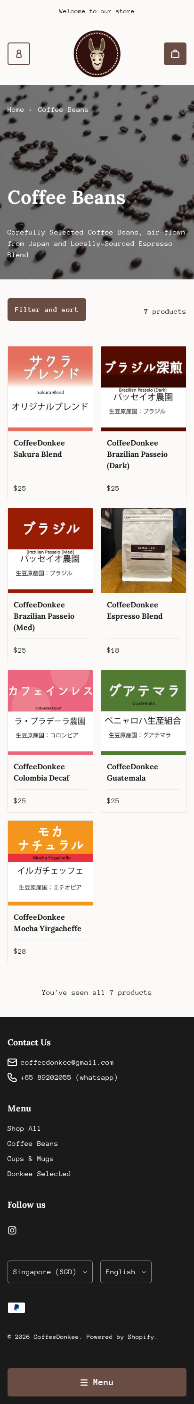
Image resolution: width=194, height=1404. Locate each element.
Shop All (24, 1128)
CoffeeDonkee (56, 1336)
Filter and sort (47, 309)
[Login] (19, 53)
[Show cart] (175, 53)
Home (16, 109)
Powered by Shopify (120, 1336)
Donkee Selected (39, 1173)
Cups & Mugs (31, 1158)
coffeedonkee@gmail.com (67, 1062)
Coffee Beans (33, 1143)
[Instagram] (12, 1230)
